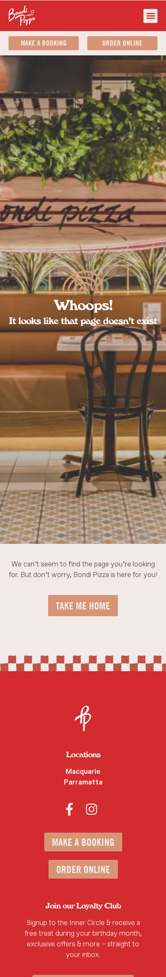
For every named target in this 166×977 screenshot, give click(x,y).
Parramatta (83, 782)
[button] (150, 16)
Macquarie (83, 771)
